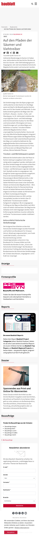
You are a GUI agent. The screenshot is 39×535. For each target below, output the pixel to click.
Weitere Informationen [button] (21, 527)
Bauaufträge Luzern (10, 431)
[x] (13, 513)
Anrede (5, 475)
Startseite (4, 27)
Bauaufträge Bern (10, 428)
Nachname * (7, 490)
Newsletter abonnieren (19, 518)
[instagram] (19, 513)
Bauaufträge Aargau (10, 426)
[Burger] (36, 4)
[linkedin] (22, 513)
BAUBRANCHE (18, 34)
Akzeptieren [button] (10, 532)
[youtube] (26, 513)
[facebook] (16, 513)
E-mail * (5, 467)
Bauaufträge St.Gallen (11, 433)
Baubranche (13, 27)
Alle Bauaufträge (7, 440)
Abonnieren (19, 505)
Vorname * (6, 482)
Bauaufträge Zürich (10, 435)
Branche (5, 497)
